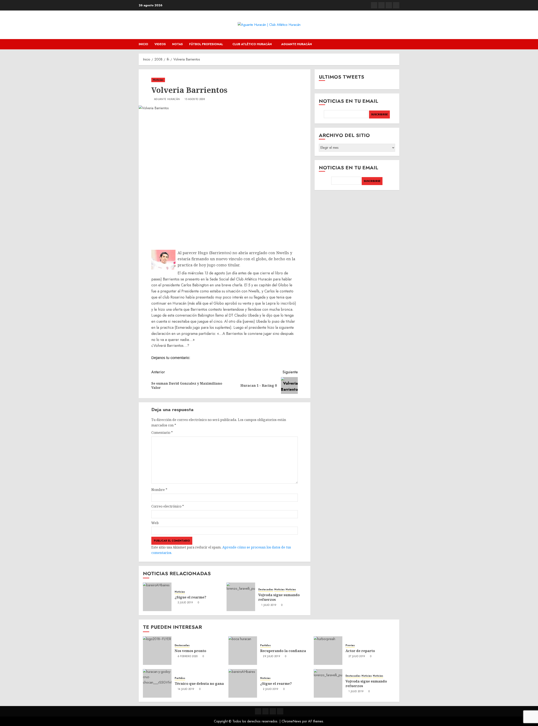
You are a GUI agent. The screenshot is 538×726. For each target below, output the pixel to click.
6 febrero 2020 (188, 656)
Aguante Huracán (296, 44)
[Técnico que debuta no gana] (157, 683)
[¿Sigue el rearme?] (157, 597)
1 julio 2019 (268, 605)
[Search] (396, 44)
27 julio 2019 (356, 656)
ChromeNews (291, 721)
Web (155, 523)
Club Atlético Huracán (252, 44)
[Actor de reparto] (328, 650)
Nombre (159, 489)
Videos (160, 44)
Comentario (162, 432)
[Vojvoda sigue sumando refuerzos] (241, 597)
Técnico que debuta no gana (199, 683)
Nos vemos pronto (190, 650)
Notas (177, 44)
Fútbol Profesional (206, 44)
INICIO (143, 44)
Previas (350, 645)
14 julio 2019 (186, 689)
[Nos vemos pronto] (157, 650)
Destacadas (265, 589)
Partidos (265, 645)
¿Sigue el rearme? (190, 597)
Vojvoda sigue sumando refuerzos (279, 597)
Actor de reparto (360, 650)
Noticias (158, 80)
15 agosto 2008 (195, 99)
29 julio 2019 (271, 656)
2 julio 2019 (185, 602)
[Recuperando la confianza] (242, 650)
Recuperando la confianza (283, 650)
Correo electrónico (167, 506)
